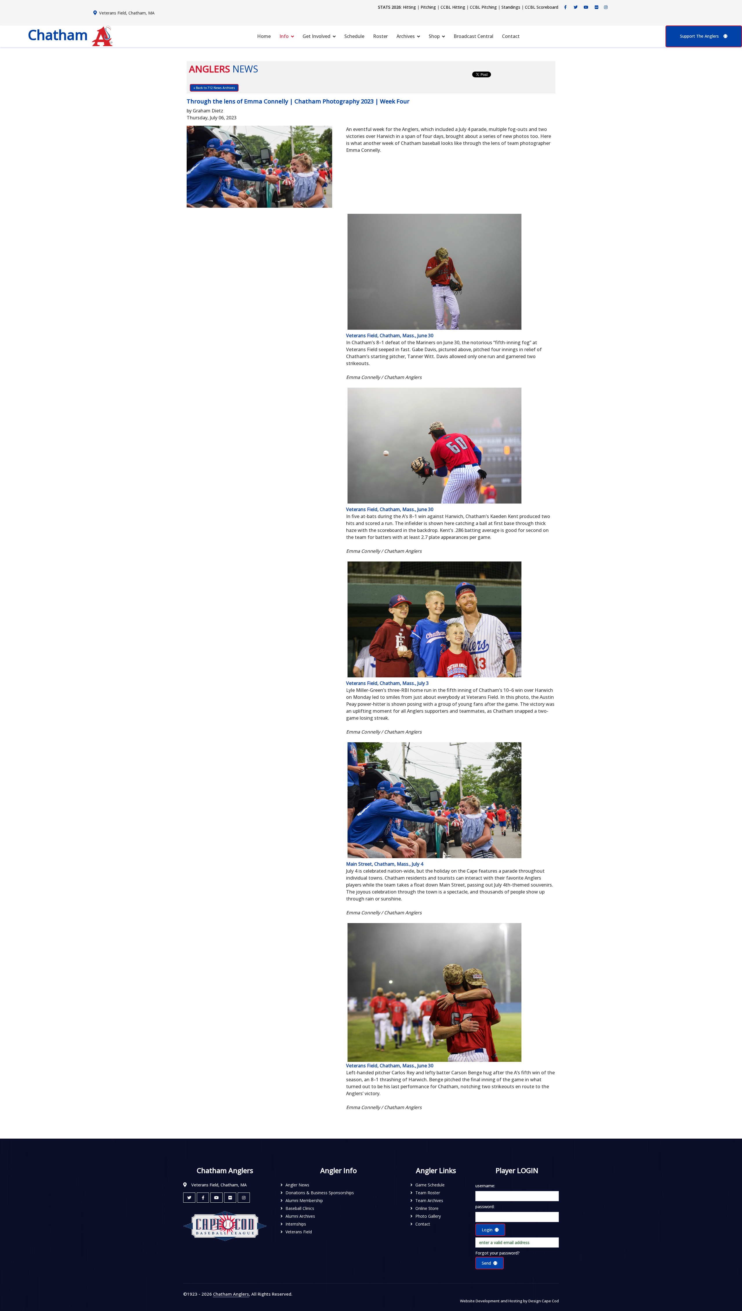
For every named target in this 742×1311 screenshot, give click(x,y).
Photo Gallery (428, 1216)
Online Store (427, 1208)
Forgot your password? (497, 1253)
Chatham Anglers (231, 1294)
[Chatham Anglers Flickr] (596, 7)
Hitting (409, 7)
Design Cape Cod (543, 1300)
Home (264, 36)
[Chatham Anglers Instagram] (605, 7)
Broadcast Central (473, 36)
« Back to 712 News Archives (214, 88)
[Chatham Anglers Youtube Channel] (586, 7)
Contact (511, 36)
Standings (510, 7)
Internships (295, 1224)
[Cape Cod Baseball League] (225, 1225)
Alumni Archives (300, 1216)
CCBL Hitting (453, 7)
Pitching (428, 7)
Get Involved (316, 36)
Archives (406, 36)
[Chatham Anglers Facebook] (565, 7)
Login (487, 1229)
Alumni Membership (304, 1200)
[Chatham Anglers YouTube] (216, 1198)
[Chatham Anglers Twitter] (575, 7)
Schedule (354, 36)
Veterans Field (298, 1232)
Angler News (297, 1185)
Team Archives (429, 1200)
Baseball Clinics (299, 1208)
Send (486, 1263)
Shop (434, 36)
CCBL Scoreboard (541, 7)
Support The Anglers (699, 36)
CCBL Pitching (483, 7)
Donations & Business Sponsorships (319, 1192)
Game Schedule (430, 1185)
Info (284, 36)
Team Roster (427, 1192)
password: (484, 1206)
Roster (380, 36)
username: (485, 1185)
